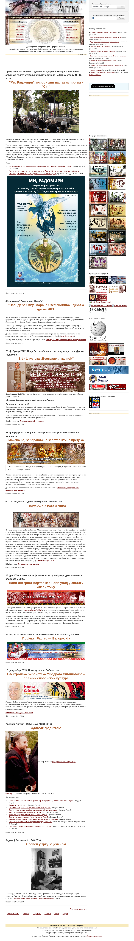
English (65, 913)
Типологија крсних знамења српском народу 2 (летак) (30, 826)
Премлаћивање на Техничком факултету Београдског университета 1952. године (41, 800)
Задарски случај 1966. (18, 805)
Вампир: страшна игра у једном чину (102, 72)
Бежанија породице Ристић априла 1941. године (28, 814)
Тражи (121, 6)
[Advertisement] (46, 60)
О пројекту (37, 913)
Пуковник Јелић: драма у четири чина (102, 51)
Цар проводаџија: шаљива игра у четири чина (105, 37)
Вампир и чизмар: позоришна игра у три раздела (106, 65)
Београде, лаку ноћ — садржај (32, 421)
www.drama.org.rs (67, 336)
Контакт (47, 913)
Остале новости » (95, 75)
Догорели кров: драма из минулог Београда (104, 42)
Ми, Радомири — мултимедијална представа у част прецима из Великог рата (40, 166)
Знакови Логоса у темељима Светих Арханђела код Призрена (33, 819)
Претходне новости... (78, 909)
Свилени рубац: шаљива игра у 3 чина (103, 60)
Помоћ (56, 913)
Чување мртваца (95, 70)
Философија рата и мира (28, 564)
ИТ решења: (94, 936)
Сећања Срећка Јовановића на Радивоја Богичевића (33, 898)
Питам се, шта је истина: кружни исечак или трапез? (30, 807)
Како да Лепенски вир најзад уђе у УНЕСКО (26, 812)
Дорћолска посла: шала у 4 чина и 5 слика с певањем (108, 56)
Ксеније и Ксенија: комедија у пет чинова (103, 32)
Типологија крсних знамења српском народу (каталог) (30, 821)
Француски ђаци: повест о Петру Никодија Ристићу (29, 817)
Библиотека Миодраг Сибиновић (19, 712)
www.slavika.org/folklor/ (33, 610)
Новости (26, 913)
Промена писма (13, 913)
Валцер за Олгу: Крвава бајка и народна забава (66, 339)
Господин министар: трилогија (100, 46)
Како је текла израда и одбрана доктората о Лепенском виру (33, 810)
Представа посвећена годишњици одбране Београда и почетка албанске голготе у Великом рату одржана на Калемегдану (44, 172)
